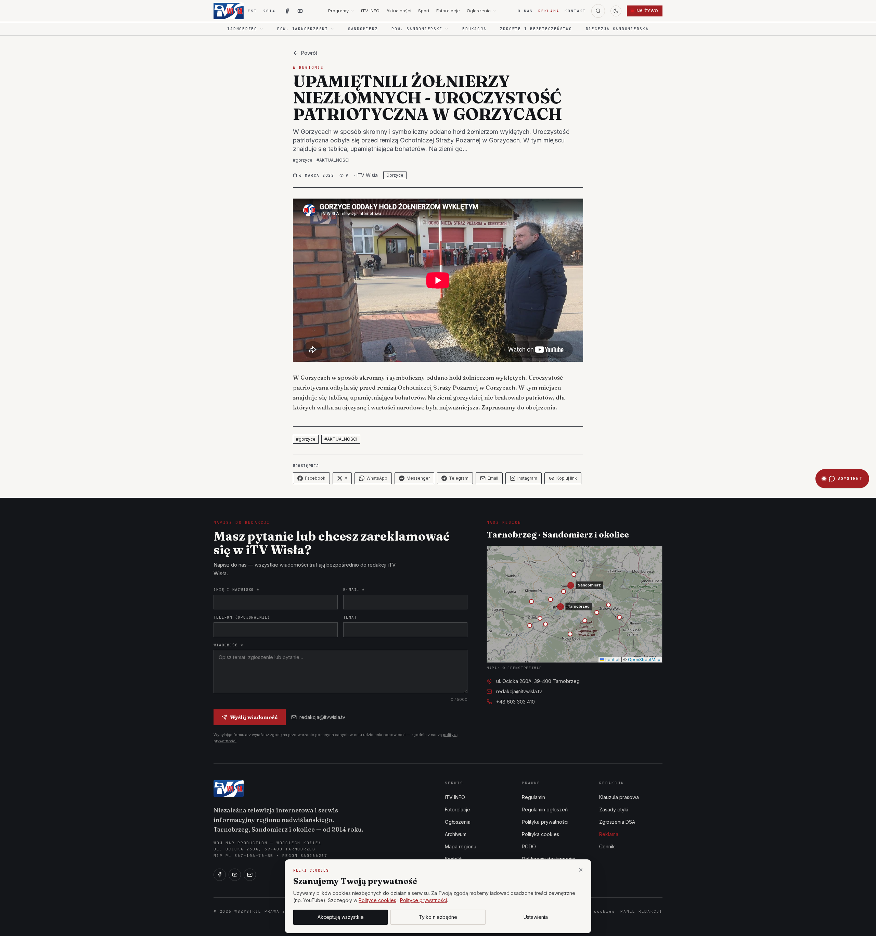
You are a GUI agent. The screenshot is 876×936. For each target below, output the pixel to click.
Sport (423, 10)
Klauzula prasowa (619, 797)
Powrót (309, 53)
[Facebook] (220, 875)
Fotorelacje (448, 10)
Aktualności (398, 10)
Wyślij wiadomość (254, 717)
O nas (525, 11)
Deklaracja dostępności (548, 859)
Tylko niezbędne (438, 917)
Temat (350, 617)
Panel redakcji (641, 911)
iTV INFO (370, 10)
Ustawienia (536, 917)
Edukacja (474, 28)
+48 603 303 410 (515, 702)
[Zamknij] (581, 870)
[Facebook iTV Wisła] (287, 11)
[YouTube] (235, 875)
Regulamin (533, 797)
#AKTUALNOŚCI (333, 160)
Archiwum (455, 834)
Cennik (607, 846)
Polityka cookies (540, 834)
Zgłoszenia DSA (617, 822)
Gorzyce (394, 175)
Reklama (548, 11)
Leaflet (612, 659)
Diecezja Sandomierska (617, 28)
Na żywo (647, 10)
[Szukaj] (598, 11)
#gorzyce (302, 160)
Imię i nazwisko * (236, 589)
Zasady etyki (613, 809)
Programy (338, 10)
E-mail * (354, 589)
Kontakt (575, 11)
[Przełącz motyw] (615, 10)
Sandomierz (363, 28)
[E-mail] (250, 875)
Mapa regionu (460, 846)
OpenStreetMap (644, 659)
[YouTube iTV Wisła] (300, 11)
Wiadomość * (228, 645)
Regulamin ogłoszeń (545, 809)
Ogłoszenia (479, 10)
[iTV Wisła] (229, 788)
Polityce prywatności (423, 900)
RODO (529, 846)
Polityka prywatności (545, 822)
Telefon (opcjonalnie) (242, 617)
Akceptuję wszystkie (341, 917)
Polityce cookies (377, 900)
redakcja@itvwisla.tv (322, 717)
